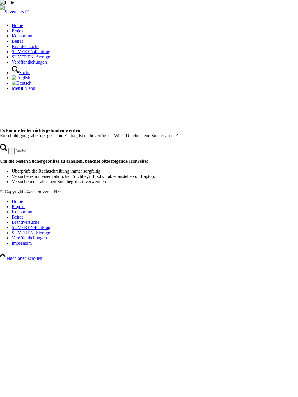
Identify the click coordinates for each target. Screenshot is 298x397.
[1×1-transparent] (15, 11)
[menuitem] (155, 25)
